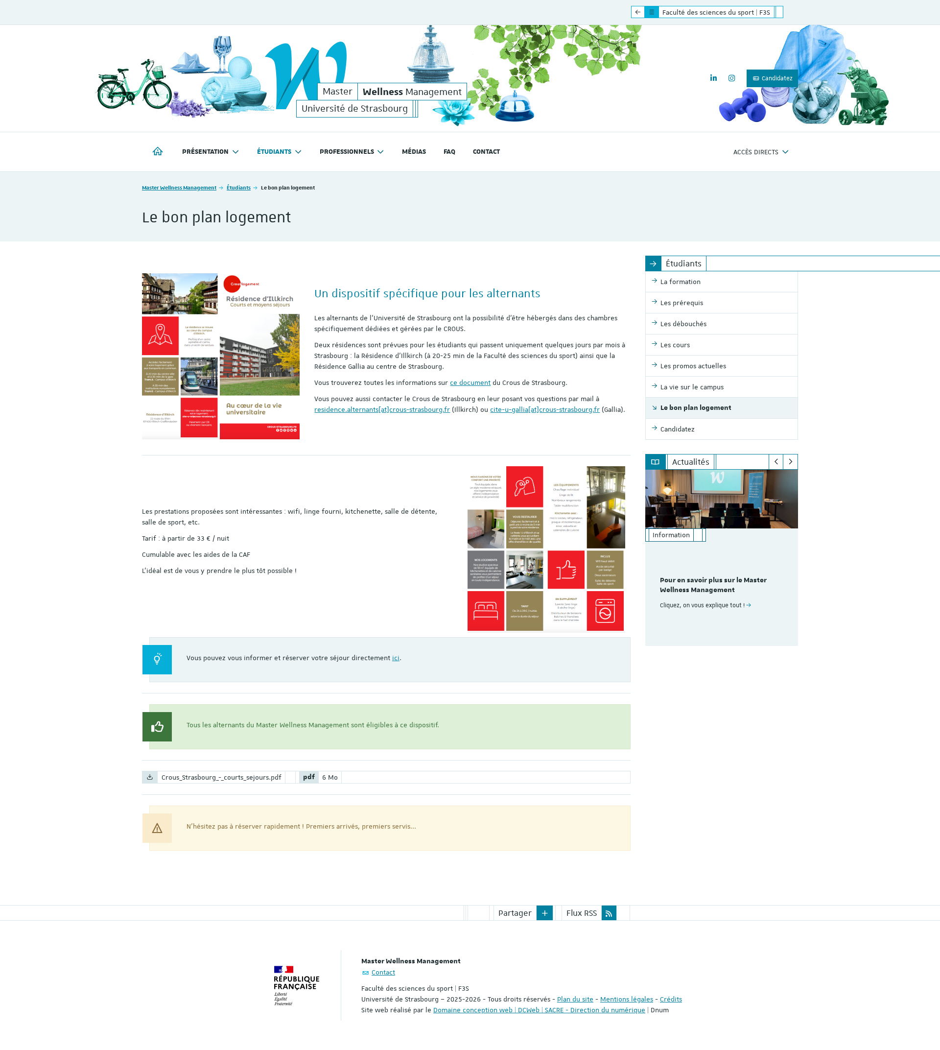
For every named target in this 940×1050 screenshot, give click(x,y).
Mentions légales (626, 999)
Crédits (671, 999)
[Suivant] (790, 462)
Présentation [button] (205, 151)
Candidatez (776, 78)
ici (396, 657)
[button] (545, 913)
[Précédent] (776, 462)
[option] (722, 558)
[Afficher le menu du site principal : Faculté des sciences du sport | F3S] (638, 12)
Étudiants (239, 187)
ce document (470, 382)
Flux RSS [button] (581, 912)
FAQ (449, 151)
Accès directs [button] (755, 151)
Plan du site (575, 999)
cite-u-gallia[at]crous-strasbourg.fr (545, 409)
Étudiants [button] (274, 151)
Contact (486, 151)
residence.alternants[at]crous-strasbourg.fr (382, 409)
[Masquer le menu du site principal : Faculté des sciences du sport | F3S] (787, 12)
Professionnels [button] (347, 151)
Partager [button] (515, 912)
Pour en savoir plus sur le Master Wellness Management (713, 585)
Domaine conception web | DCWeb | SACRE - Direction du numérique (539, 1009)
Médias (414, 151)
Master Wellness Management (179, 187)
